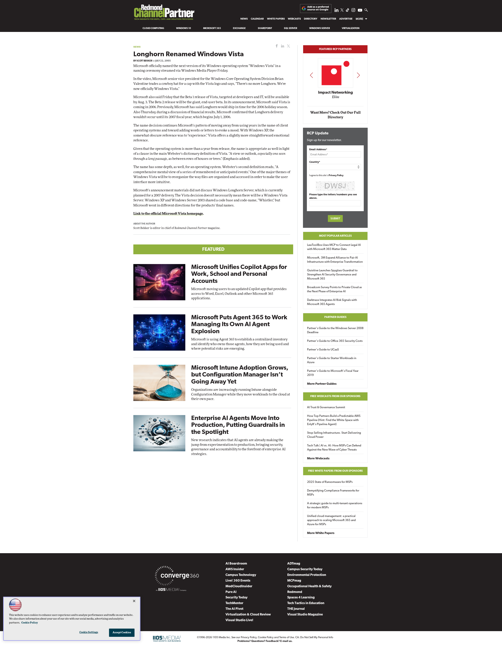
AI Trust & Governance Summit (326, 407)
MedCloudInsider (239, 586)
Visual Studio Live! (239, 620)
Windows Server (319, 28)
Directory (310, 19)
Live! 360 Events (238, 580)
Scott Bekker (144, 61)
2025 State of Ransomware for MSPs (330, 482)
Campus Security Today (304, 569)
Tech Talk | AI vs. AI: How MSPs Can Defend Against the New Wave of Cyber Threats (334, 447)
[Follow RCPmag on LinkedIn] (336, 11)
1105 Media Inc (221, 637)
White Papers (276, 19)
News (244, 19)
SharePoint (265, 28)
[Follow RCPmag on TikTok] (347, 11)
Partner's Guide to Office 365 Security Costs (335, 341)
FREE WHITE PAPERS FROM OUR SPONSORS (335, 471)
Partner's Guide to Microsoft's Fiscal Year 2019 (332, 373)
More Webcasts (318, 458)
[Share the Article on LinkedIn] (282, 46)
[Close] (134, 601)
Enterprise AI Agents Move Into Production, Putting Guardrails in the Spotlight (238, 425)
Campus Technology (241, 575)
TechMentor (234, 603)
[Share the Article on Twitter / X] (288, 46)
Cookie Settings (88, 632)
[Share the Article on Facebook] (276, 46)
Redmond (294, 592)
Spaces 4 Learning (301, 597)
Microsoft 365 (212, 28)
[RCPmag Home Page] (164, 13)
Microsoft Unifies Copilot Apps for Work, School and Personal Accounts (239, 274)
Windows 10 (183, 28)
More (359, 18)
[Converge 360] (177, 576)
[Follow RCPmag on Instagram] (353, 11)
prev (311, 75)
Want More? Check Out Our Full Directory (335, 115)
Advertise (345, 19)
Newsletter (328, 19)
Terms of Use (286, 637)
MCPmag (294, 580)
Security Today (236, 597)
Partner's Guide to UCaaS (323, 349)
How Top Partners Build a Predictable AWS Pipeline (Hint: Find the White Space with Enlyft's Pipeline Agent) (333, 420)
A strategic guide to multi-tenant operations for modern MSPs (334, 505)
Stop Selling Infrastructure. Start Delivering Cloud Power (334, 435)
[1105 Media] (171, 590)
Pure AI (231, 592)
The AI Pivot (234, 609)
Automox (335, 98)
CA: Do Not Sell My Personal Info (314, 637)
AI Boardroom (236, 563)
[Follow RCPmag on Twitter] (342, 10)
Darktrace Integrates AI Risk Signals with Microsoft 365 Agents (332, 302)
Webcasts (294, 19)
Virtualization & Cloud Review (248, 614)
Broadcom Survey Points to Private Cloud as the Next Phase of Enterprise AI (334, 289)
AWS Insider (235, 569)
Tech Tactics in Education (305, 603)
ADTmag (293, 563)
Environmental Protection (306, 575)
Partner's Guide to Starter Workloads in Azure (331, 360)
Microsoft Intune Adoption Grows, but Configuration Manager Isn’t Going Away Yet (239, 375)
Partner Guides (335, 317)
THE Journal (296, 609)
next (358, 75)
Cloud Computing (153, 28)
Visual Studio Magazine (305, 614)
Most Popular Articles (335, 235)
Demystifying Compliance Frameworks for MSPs (333, 492)
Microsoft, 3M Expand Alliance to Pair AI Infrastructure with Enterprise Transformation (335, 259)
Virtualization (350, 28)
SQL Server (290, 28)
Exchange (239, 28)
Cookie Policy (266, 637)
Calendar (257, 19)
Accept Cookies (122, 632)
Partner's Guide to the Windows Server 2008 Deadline (335, 330)
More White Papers (320, 533)
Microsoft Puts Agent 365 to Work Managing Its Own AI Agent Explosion (239, 325)
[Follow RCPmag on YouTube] (360, 10)
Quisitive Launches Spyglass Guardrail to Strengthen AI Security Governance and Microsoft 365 (332, 274)
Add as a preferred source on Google (318, 8)
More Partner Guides (321, 383)
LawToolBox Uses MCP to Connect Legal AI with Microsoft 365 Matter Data (334, 247)
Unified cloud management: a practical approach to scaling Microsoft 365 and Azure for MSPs (331, 520)
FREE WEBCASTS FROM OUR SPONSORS (335, 396)
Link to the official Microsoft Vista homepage (168, 213)
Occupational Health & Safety (309, 586)
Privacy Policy (336, 175)
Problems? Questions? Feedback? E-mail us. (265, 641)
